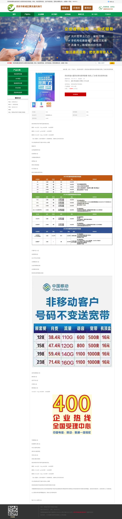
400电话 (18, 78)
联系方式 (81, 14)
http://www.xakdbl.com (37, 500)
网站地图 (64, 515)
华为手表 (18, 88)
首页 (14, 14)
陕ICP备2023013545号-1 (67, 512)
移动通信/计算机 (78, 81)
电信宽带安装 (18, 74)
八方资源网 (48, 515)
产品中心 (27, 14)
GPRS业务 (86, 81)
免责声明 (54, 515)
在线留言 (75, 94)
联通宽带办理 (18, 83)
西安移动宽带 (18, 92)
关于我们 (54, 14)
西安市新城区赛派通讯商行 (80, 512)
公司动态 (68, 14)
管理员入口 (59, 515)
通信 (72, 81)
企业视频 (41, 14)
